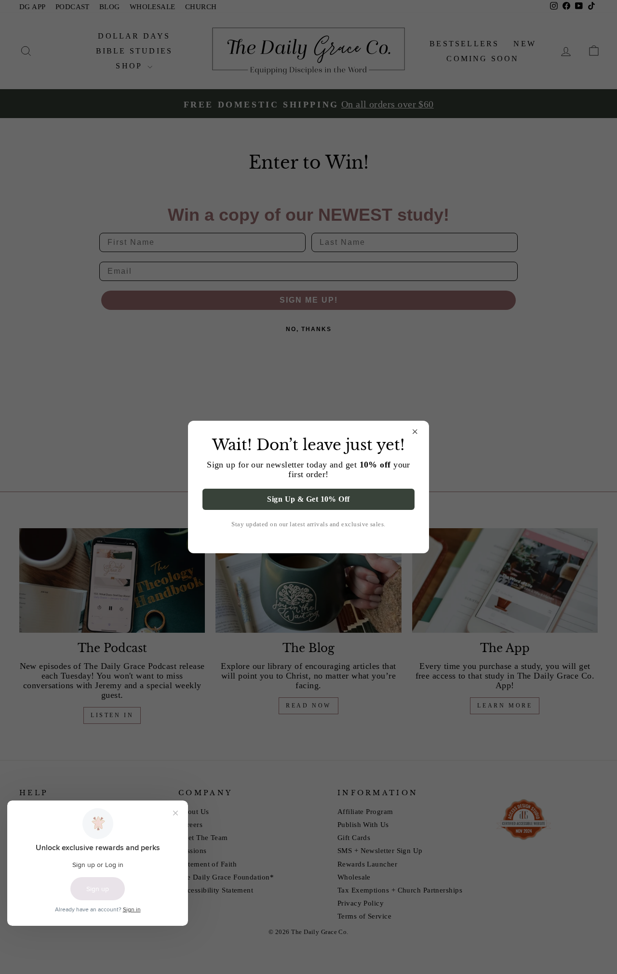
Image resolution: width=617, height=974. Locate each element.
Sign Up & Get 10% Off (308, 499)
